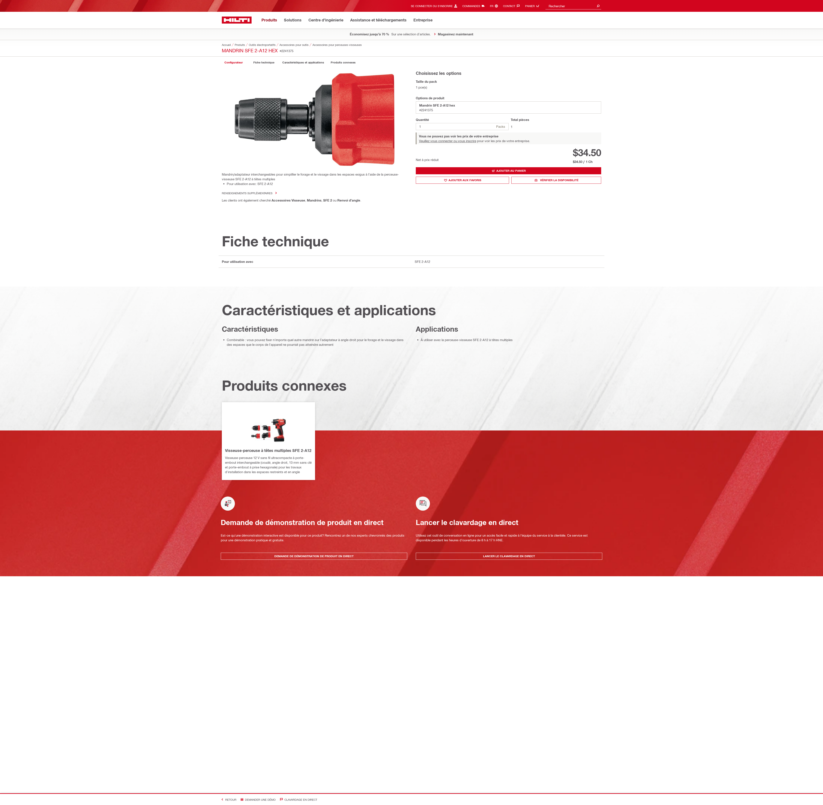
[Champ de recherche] (598, 5)
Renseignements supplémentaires (247, 193)
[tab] (234, 62)
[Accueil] (237, 20)
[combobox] (573, 5)
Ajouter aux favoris (465, 180)
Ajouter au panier (511, 170)
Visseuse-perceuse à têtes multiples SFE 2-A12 (268, 450)
